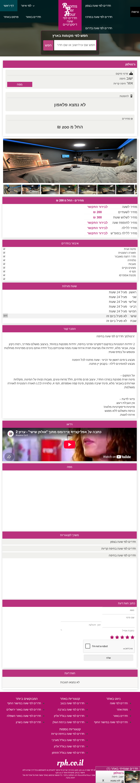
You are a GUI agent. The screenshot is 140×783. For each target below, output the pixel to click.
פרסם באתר (11, 17)
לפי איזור (26, 6)
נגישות (135, 11)
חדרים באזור (33, 17)
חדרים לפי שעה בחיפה (122, 555)
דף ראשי (9, 6)
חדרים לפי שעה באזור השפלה (24, 716)
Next (131, 160)
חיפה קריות (120, 83)
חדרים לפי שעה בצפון (98, 6)
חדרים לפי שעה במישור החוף (111, 722)
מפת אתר (122, 709)
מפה (20, 84)
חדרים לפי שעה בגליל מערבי (68, 740)
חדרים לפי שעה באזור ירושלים (23, 709)
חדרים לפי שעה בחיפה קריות (118, 548)
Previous (8, 160)
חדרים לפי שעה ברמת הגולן (69, 722)
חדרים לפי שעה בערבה (71, 709)
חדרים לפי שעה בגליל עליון (69, 716)
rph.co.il (70, 763)
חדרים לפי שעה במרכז (98, 17)
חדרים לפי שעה (119, 703)
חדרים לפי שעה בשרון (28, 722)
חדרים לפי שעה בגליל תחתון (68, 753)
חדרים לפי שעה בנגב (72, 703)
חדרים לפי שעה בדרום (98, 28)
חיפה (122, 78)
